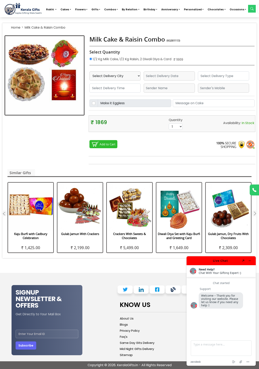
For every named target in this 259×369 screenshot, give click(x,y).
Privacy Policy (130, 330)
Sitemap (126, 355)
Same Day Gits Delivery (137, 343)
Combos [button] (110, 9)
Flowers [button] (80, 9)
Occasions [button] (237, 9)
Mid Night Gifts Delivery (137, 349)
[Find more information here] (221, 311)
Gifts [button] (94, 9)
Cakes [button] (65, 9)
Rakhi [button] (50, 9)
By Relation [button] (129, 9)
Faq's (123, 337)
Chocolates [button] (216, 9)
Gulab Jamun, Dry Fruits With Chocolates (228, 236)
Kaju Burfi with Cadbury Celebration (30, 236)
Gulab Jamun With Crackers (80, 234)
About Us (127, 318)
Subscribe (25, 345)
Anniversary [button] (169, 9)
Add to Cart (107, 144)
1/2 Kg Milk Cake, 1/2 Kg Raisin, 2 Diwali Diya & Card (131, 59)
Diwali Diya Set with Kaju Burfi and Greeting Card (179, 236)
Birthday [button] (149, 9)
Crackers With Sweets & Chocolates (129, 236)
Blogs (124, 324)
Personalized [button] (193, 9)
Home (15, 27)
